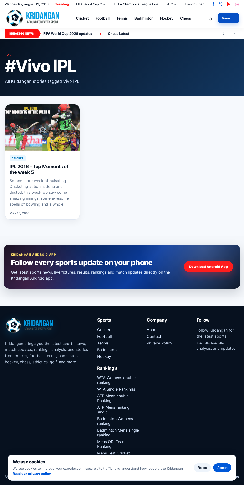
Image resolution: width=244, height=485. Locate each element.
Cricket (82, 18)
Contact (154, 336)
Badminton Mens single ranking (118, 432)
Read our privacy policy (32, 473)
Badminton (143, 18)
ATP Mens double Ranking (113, 398)
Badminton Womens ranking (115, 421)
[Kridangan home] (33, 18)
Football (103, 18)
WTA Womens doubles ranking (117, 380)
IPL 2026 (172, 4)
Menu (228, 18)
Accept (222, 467)
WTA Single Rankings (116, 389)
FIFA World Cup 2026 (91, 4)
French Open (194, 4)
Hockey (166, 18)
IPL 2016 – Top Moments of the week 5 (39, 169)
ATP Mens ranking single (113, 409)
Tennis (122, 18)
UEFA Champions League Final (136, 4)
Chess (185, 18)
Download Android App (208, 267)
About (152, 329)
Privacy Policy (159, 343)
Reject (202, 467)
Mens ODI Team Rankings (111, 444)
